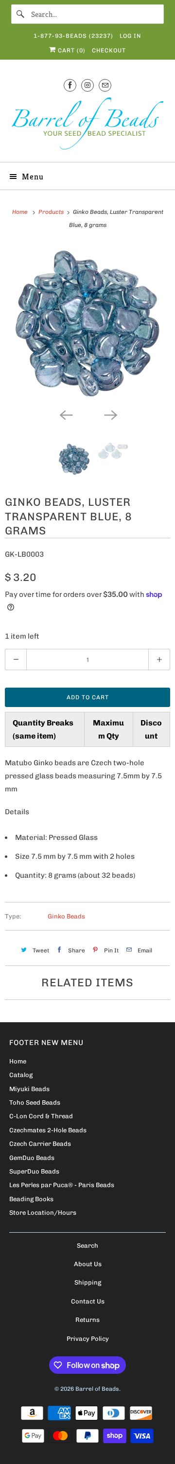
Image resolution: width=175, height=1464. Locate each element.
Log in (130, 35)
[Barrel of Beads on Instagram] (87, 85)
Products (51, 212)
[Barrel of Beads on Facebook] (70, 85)
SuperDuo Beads (34, 1171)
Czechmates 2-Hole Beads (48, 1130)
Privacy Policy (88, 1338)
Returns (87, 1319)
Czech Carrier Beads (40, 1143)
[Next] (110, 414)
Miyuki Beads (29, 1089)
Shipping (87, 1282)
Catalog (21, 1074)
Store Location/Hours (42, 1212)
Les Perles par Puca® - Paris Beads (61, 1185)
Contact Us (88, 1301)
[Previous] (65, 414)
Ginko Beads (66, 916)
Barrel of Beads (97, 1388)
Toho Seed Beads (34, 1102)
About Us (88, 1264)
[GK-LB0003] (87, 323)
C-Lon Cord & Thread (41, 1116)
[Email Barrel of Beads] (105, 85)
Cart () (71, 50)
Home (17, 1061)
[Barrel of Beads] (87, 125)
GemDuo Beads (31, 1157)
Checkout (109, 50)
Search (87, 1245)
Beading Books (31, 1199)
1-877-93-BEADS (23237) (73, 35)
